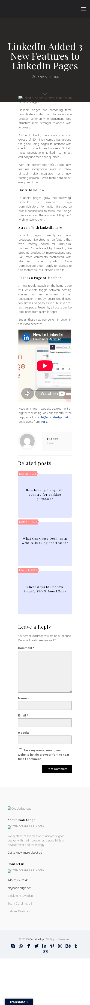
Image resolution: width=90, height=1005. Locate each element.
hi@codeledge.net (54, 417)
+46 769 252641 (18, 880)
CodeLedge (36, 939)
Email (23, 715)
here (43, 421)
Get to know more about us (25, 852)
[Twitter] (36, 946)
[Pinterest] (52, 946)
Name (23, 698)
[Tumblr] (75, 946)
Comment (26, 648)
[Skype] (13, 946)
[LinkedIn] (44, 946)
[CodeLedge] (45, 9)
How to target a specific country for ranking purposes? (45, 494)
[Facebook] (28, 946)
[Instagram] (60, 946)
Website (24, 732)
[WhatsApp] (21, 946)
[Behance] (68, 946)
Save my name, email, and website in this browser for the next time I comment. (43, 755)
